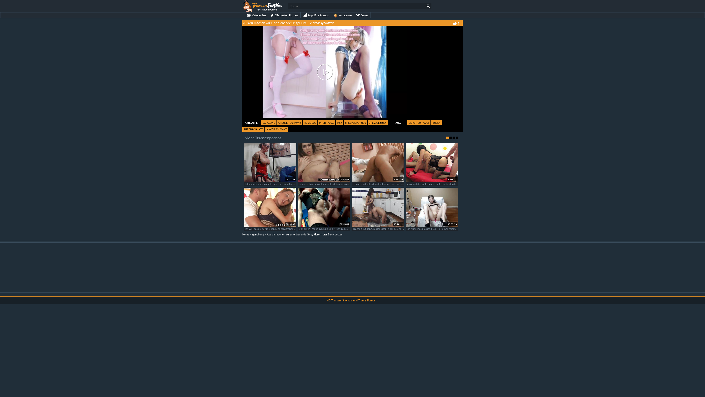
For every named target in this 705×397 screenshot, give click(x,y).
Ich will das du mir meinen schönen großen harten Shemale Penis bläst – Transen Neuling (295, 228)
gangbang (269, 122)
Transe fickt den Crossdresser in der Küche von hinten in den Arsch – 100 (394, 228)
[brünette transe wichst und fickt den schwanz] (324, 162)
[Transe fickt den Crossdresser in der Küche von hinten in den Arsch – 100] (378, 207)
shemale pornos (355, 122)
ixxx (339, 122)
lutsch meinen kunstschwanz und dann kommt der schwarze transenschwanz (288, 183)
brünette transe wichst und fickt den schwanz (324, 183)
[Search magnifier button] (428, 6)
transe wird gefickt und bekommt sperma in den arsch (383, 183)
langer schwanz (276, 129)
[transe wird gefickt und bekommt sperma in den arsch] (378, 162)
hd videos (310, 122)
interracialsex (253, 129)
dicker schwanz (419, 122)
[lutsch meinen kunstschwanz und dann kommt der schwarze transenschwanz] (270, 162)
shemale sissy (377, 122)
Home (245, 234)
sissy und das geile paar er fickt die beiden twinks (434, 183)
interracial (326, 122)
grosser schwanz (289, 122)
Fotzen (436, 122)
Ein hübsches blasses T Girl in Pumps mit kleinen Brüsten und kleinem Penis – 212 (453, 228)
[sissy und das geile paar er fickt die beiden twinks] (432, 162)
